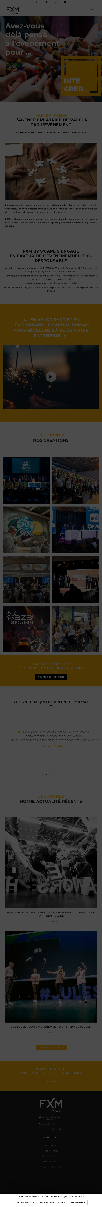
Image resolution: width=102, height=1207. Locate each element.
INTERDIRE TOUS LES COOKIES (52, 1202)
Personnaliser (78, 1202)
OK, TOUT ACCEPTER (25, 1202)
